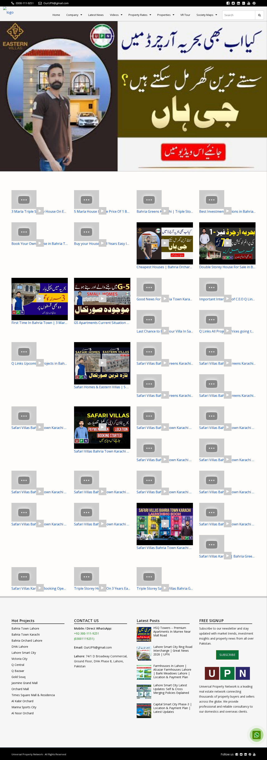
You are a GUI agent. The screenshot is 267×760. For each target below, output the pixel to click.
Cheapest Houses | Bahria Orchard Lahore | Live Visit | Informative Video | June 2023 (165, 267)
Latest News (96, 15)
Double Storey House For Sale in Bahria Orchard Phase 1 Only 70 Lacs (227, 267)
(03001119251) (84, 639)
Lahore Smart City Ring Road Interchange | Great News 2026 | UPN (172, 650)
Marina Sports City (23, 707)
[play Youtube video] (133, 96)
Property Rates (137, 15)
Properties (164, 15)
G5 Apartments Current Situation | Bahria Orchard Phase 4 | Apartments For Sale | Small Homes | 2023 (102, 322)
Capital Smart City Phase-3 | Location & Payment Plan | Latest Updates (172, 708)
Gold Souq (18, 677)
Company (72, 15)
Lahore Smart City (23, 653)
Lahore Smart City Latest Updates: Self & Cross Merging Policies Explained (171, 689)
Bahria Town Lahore (25, 628)
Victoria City (19, 659)
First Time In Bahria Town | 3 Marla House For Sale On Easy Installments (39, 322)
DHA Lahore (19, 647)
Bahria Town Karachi (25, 634)
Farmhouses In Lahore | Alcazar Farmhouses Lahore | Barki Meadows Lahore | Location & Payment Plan (172, 671)
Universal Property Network (27, 754)
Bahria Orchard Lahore (26, 640)
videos (114, 15)
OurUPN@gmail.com (98, 647)
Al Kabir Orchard (22, 701)
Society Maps (204, 15)
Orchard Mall (20, 689)
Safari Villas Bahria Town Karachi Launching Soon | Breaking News (165, 547)
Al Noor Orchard (22, 713)
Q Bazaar (17, 671)
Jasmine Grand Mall (24, 683)
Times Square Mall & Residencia (33, 695)
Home (56, 15)
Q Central (17, 665)
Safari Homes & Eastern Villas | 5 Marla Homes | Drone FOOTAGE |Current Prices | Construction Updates (102, 387)
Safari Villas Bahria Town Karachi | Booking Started (102, 451)
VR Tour (185, 15)
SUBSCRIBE (227, 655)
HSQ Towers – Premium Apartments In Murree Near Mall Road (172, 631)
